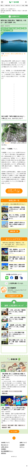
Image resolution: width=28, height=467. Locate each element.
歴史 (25, 28)
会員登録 (22, 445)
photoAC (7, 143)
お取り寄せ (8, 5)
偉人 (9, 28)
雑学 (11, 30)
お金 (23, 5)
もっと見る (14, 431)
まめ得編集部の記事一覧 (14, 296)
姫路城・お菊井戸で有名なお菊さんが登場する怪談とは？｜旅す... (17, 224)
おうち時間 (5, 391)
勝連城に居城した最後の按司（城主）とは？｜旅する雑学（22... (17, 266)
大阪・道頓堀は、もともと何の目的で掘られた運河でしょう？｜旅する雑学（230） (13, 408)
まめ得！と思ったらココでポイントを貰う (14, 190)
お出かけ (4, 28)
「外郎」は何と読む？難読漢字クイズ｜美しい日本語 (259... (17, 319)
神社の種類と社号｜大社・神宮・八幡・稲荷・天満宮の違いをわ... (17, 258)
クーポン (13, 5)
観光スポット (5, 30)
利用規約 (3, 449)
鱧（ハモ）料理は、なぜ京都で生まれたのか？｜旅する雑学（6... (17, 216)
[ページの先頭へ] (14, 438)
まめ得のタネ (11, 9)
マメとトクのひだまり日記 (15, 391)
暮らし (2, 5)
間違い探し (5, 393)
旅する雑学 (15, 28)
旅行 (21, 28)
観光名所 (4, 427)
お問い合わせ (4, 447)
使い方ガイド (4, 445)
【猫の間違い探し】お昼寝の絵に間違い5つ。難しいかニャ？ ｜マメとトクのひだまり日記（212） (13, 375)
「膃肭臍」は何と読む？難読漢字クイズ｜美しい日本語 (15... (17, 326)
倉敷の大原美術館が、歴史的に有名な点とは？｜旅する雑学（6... (17, 209)
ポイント (19, 5)
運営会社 (3, 453)
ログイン (22, 447)
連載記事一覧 (14, 231)
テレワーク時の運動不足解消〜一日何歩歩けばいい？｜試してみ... (17, 334)
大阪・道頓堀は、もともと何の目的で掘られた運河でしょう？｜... (17, 251)
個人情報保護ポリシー (7, 451)
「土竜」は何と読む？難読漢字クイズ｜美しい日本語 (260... (17, 311)
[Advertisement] (14, 349)
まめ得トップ (4, 9)
